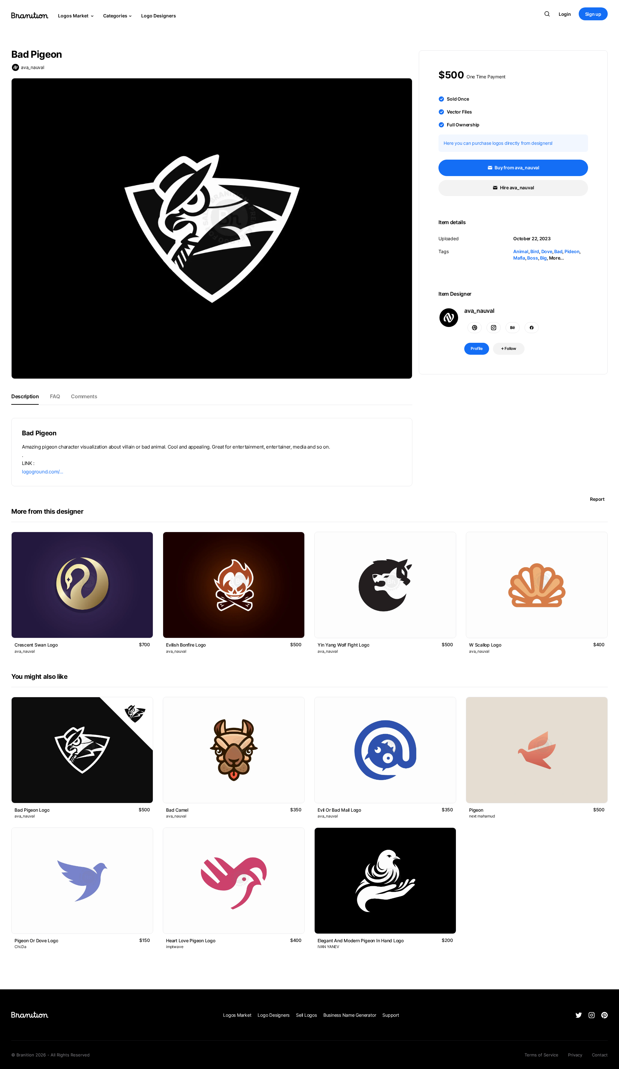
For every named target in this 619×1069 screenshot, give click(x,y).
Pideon (572, 251)
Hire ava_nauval (516, 187)
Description (25, 396)
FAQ (55, 396)
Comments (84, 396)
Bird (534, 251)
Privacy (575, 1054)
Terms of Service (541, 1054)
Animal (520, 251)
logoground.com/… (42, 472)
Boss (532, 258)
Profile (477, 348)
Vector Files (459, 111)
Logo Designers (158, 15)
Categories (115, 15)
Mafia (519, 258)
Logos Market (73, 15)
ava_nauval (32, 67)
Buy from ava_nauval (516, 167)
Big (543, 258)
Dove (546, 251)
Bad (558, 251)
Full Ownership (463, 124)
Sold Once (458, 99)
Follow (510, 348)
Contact (600, 1054)
